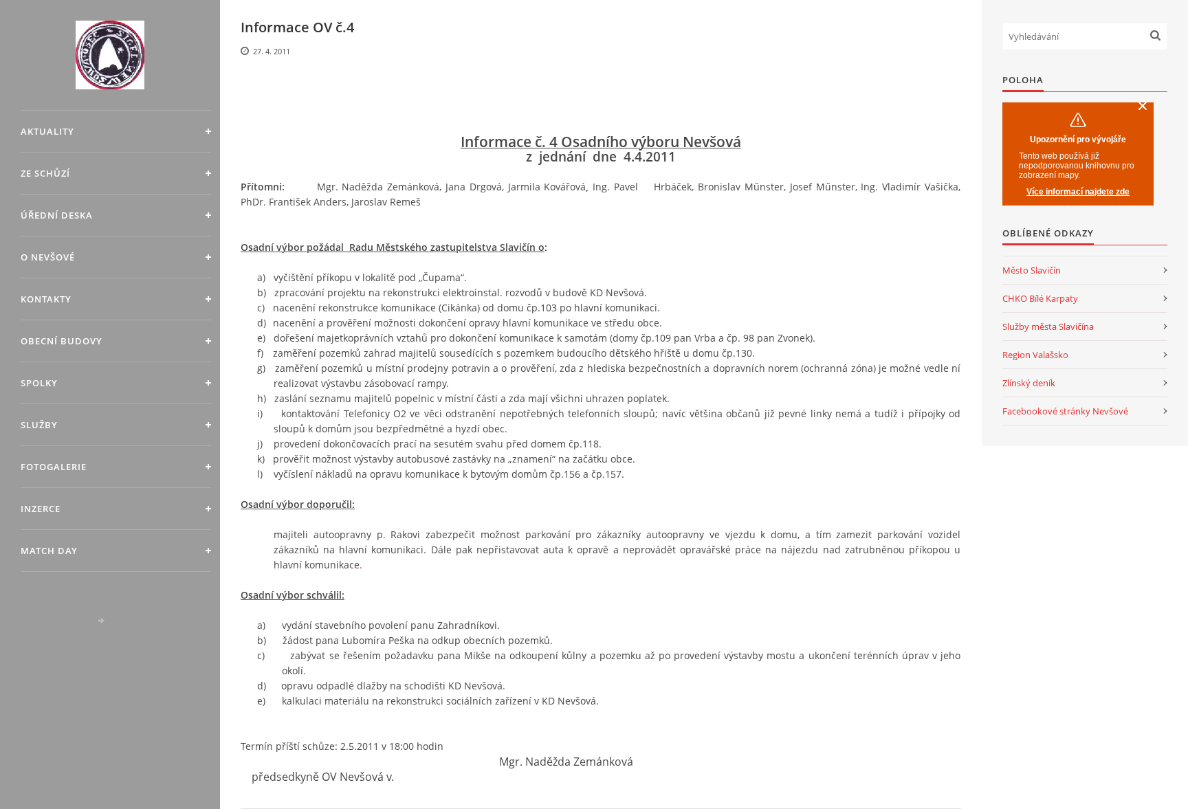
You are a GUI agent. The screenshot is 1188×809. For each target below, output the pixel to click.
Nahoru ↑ (38, 633)
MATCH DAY (49, 550)
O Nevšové (48, 257)
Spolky (39, 383)
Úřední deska (57, 215)
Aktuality (47, 131)
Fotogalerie (54, 467)
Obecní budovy (61, 341)
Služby (39, 425)
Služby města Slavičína (1048, 326)
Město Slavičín (1031, 270)
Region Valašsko (1035, 354)
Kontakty (46, 299)
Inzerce (40, 508)
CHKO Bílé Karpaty (1040, 298)
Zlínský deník (1028, 383)
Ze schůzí (45, 173)
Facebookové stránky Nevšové (1065, 411)
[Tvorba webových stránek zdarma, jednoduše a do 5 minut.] (102, 620)
